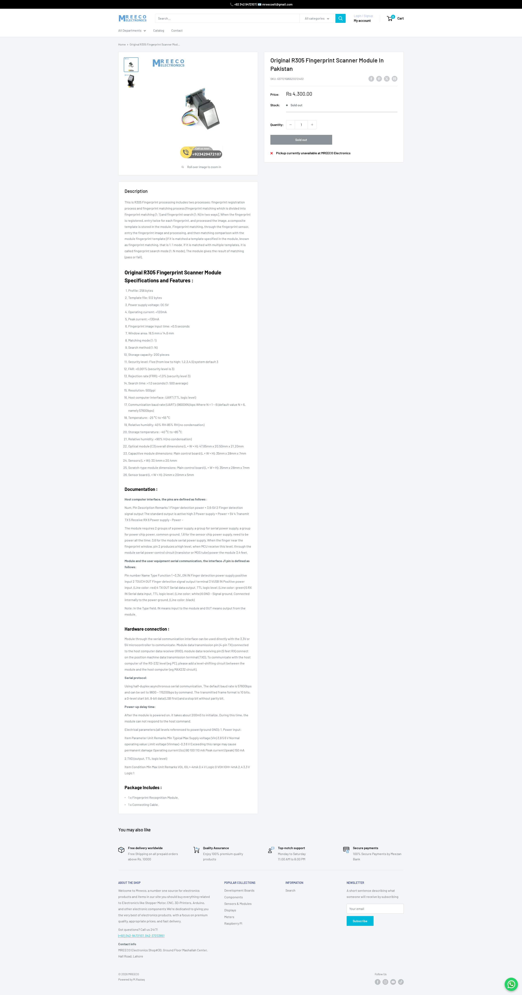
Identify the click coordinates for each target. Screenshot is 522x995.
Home (122, 44)
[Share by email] (394, 78)
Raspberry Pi (233, 923)
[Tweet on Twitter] (387, 78)
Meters (229, 917)
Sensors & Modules (238, 903)
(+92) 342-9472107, (131, 935)
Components (233, 897)
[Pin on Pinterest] (379, 78)
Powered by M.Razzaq (131, 979)
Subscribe (360, 921)
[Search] (340, 18)
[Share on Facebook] (371, 78)
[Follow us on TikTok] (401, 982)
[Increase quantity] (312, 124)
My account (362, 20)
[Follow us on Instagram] (385, 982)
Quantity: (277, 124)
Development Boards (239, 890)
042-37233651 (155, 935)
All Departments (130, 30)
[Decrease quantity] (290, 124)
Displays (230, 910)
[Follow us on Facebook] (377, 982)
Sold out (301, 140)
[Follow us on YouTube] (393, 982)
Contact (177, 30)
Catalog (158, 30)
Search (290, 890)
